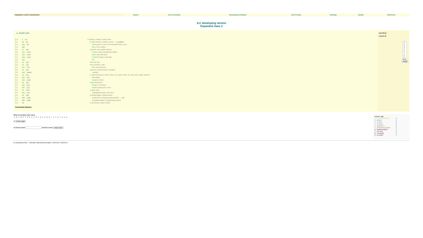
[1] (405, 42)
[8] (405, 55)
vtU (28, 52)
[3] (405, 46)
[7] (405, 53)
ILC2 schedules (174, 15)
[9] (405, 57)
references (391, 15)
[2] (405, 44)
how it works (296, 15)
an (27, 49)
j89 (28, 100)
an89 (29, 72)
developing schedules (237, 15)
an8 (28, 98)
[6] (405, 52)
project (135, 15)
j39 (28, 80)
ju (28, 85)
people (361, 15)
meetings (333, 15)
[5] (405, 50)
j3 (28, 77)
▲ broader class (22, 33)
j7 (28, 67)
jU (27, 62)
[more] (405, 59)
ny (27, 75)
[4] (405, 48)
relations (120, 42)
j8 (27, 95)
